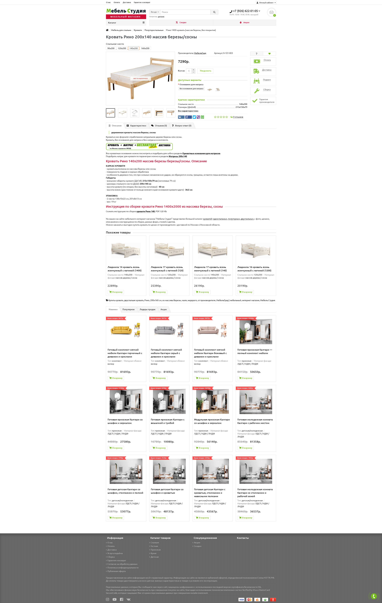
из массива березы (171, 300)
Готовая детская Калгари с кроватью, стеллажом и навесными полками (209, 493)
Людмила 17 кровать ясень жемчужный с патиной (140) (210, 269)
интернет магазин (250, 300)
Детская (155, 557)
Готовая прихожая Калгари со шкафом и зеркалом (125, 421)
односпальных (220, 219)
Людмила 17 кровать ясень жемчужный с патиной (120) (167, 269)
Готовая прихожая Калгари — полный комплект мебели (254, 351)
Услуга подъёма (115, 553)
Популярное (129, 309)
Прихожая (156, 550)
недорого (192, 300)
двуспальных (247, 219)
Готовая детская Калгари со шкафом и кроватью (167, 491)
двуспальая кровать (134, 300)
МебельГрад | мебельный (228, 300)
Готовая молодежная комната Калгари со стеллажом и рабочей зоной (255, 493)
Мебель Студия (267, 300)
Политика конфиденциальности (122, 567)
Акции (246, 22)
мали (184, 300)
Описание (117, 125)
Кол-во (181, 71)
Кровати (138, 30)
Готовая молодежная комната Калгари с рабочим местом (255, 421)
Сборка (111, 557)
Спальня (155, 542)
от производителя (206, 300)
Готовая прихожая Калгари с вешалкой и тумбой (167, 421)
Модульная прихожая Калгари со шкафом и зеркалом (212, 421)
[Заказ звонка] (374, 596)
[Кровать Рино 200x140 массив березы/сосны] (110, 112)
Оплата (117, 2)
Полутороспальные (154, 30)
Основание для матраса (191, 84)
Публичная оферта (116, 571)
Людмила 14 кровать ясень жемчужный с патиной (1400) (124, 269)
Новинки (113, 309)
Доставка (127, 2)
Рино (146, 300)
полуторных (234, 219)
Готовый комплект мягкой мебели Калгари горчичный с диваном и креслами (125, 353)
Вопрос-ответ (183, 125)
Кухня (153, 553)
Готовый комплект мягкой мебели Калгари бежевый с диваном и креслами (210, 353)
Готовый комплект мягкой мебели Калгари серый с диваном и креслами (166, 353)
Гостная (154, 546)
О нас (108, 2)
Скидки (182, 22)
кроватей (207, 219)
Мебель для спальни (121, 30)
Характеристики (138, 125)
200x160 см (155, 300)
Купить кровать (115, 300)
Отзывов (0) (161, 125)
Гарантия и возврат (142, 2)
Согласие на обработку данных (122, 564)
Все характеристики (188, 111)
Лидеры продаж (147, 309)
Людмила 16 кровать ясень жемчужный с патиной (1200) (254, 269)
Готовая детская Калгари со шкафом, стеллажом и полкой (125, 491)
